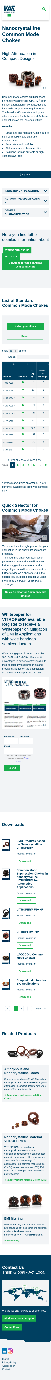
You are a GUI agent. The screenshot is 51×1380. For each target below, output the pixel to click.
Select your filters (25, 326)
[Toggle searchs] (44, 9)
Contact (6, 1369)
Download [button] (25, 861)
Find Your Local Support (19, 1318)
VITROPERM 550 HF (17, 250)
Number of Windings (42, 373)
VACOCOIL (11, 256)
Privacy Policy (9, 1362)
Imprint (5, 1359)
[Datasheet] (23, 382)
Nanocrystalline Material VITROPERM (26, 1180)
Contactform (12, 1327)
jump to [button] (24, 174)
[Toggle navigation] (9, 16)
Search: (12, 357)
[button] (25, 191)
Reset (24, 336)
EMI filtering (13, 1240)
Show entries (14, 351)
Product (7, 376)
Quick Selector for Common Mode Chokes (25, 594)
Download (22, 376)
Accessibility (8, 1366)
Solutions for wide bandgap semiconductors (25, 264)
